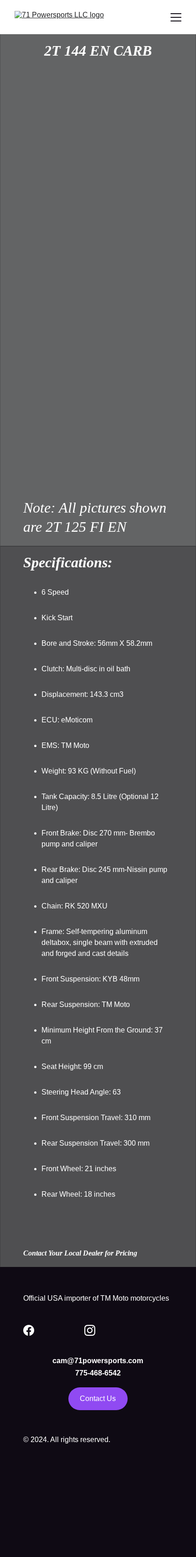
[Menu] (175, 17)
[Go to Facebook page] (28, 1330)
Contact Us (98, 1398)
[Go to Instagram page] (89, 1330)
